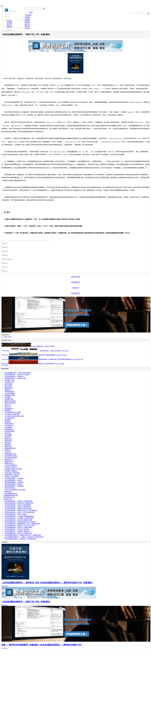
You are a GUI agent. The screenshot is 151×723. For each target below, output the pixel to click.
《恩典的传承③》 (9, 463)
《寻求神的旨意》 (9, 429)
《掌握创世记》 (8, 491)
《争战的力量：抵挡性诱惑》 (12, 472)
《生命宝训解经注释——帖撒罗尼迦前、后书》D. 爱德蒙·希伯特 (22, 523)
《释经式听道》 (8, 446)
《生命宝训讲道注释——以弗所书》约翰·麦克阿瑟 (18, 501)
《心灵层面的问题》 (9, 418)
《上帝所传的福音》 (9, 393)
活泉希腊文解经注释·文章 (11, 495)
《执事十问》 (7, 406)
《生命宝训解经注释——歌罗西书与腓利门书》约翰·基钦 (20, 522)
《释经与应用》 (8, 386)
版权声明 (9, 27)
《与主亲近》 (7, 452)
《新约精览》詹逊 (9, 380)
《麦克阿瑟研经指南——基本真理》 (14, 486)
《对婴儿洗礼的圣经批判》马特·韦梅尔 (15, 489)
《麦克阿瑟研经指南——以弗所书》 (14, 482)
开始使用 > (9, 30)
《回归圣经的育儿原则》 (11, 455)
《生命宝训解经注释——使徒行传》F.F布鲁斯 (16, 374)
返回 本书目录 (75, 277)
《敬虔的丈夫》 (8, 438)
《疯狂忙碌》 (7, 433)
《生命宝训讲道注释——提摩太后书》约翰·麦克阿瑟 (18, 503)
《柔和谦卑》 (7, 444)
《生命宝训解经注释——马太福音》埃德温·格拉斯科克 (19, 516)
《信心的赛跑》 (8, 435)
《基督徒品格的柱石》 (10, 448)
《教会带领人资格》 (9, 395)
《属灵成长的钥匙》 (9, 488)
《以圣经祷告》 (8, 427)
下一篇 (9, 336)
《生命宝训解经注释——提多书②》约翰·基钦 (16, 529)
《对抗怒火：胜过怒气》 (11, 467)
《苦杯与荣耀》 (8, 384)
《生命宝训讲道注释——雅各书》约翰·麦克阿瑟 (17, 506)
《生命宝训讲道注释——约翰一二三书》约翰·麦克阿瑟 (19, 512)
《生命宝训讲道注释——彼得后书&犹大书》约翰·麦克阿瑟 (20, 510)
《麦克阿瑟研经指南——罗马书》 (13, 480)
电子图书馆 (8, 14)
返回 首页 (76, 288)
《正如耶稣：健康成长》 (11, 471)
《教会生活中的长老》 (10, 401)
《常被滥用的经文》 (9, 391)
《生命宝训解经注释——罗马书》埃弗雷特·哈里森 (18, 520)
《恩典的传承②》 (9, 461)
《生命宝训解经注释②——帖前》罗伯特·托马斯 (17, 372)
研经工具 (27, 28)
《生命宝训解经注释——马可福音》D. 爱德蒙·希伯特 (19, 518)
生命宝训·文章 (8, 499)
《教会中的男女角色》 (10, 403)
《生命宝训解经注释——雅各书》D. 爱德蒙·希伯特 (18, 533)
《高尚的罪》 (7, 437)
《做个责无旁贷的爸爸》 (11, 457)
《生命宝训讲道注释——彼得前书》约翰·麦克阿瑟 (18, 508)
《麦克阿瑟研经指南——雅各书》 (13, 484)
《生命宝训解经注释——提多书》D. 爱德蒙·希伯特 (18, 527)
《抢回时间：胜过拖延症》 (11, 476)
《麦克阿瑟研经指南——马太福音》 (14, 478)
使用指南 (7, 19)
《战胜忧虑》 (7, 450)
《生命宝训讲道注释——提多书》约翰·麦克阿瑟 (17, 505)
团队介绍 (9, 25)
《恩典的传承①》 (9, 459)
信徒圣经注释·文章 (9, 497)
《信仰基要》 (7, 397)
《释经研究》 (7, 389)
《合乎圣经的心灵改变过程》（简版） (14, 416)
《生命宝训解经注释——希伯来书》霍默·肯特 (16, 531)
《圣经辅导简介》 (9, 408)
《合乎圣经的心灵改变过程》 (12, 414)
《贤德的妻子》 (8, 440)
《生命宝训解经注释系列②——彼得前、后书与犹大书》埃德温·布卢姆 (23, 537)
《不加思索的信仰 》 (9, 431)
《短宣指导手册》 (9, 399)
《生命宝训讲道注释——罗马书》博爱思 (15, 514)
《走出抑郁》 (7, 420)
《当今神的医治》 (9, 425)
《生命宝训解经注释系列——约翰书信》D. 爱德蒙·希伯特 (20, 539)
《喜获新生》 (7, 421)
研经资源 (7, 16)
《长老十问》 (7, 404)
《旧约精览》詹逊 (9, 382)
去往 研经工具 (75, 293)
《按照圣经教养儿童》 (10, 454)
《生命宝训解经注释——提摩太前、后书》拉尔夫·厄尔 (19, 525)
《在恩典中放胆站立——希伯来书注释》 (15, 378)
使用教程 (9, 21)
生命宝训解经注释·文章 (10, 493)
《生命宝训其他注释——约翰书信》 (14, 376)
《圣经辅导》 (7, 410)
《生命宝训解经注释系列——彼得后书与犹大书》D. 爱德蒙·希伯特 (22, 535)
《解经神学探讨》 (9, 387)
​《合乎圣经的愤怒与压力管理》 (12, 412)
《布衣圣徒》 (7, 442)
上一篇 (4, 336)
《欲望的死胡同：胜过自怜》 (12, 474)
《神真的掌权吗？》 (9, 423)
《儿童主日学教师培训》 (11, 465)
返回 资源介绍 (75, 282)
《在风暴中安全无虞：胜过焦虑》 (13, 469)
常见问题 (9, 23)
